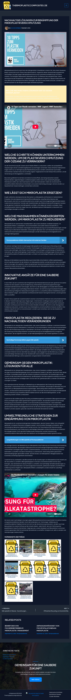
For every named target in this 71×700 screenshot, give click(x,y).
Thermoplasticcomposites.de (29, 5)
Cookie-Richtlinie (8, 659)
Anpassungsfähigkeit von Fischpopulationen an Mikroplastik (48, 628)
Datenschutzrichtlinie (9, 655)
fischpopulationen (22, 633)
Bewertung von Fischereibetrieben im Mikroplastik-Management (17, 628)
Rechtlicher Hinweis (8, 657)
